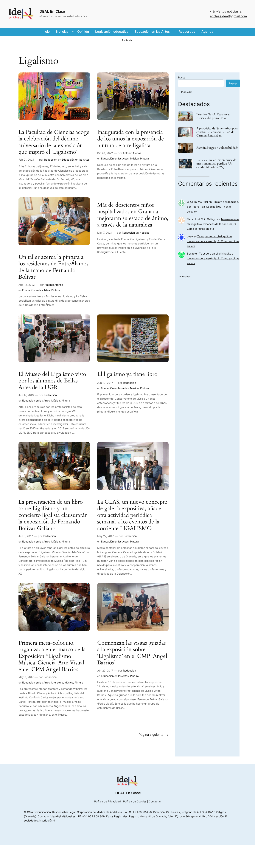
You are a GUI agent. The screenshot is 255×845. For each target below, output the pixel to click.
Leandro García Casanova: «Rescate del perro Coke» (213, 116)
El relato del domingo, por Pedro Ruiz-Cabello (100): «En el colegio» (213, 206)
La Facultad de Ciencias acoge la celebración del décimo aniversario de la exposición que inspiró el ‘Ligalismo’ (53, 142)
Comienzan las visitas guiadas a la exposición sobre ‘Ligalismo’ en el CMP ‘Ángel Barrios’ (132, 653)
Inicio (46, 31)
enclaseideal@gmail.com (228, 16)
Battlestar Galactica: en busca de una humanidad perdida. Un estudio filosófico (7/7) (216, 163)
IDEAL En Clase (52, 11)
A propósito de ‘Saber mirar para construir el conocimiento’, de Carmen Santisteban (217, 132)
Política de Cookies (134, 801)
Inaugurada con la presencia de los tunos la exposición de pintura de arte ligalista (130, 139)
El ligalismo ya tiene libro (127, 374)
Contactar (155, 801)
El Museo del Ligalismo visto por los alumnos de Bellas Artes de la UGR (52, 381)
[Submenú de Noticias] (73, 31)
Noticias (144, 232)
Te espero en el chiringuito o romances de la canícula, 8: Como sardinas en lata (213, 224)
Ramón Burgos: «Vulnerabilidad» (217, 148)
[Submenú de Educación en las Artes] (174, 31)
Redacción (50, 159)
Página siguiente (154, 735)
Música (134, 158)
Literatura (57, 682)
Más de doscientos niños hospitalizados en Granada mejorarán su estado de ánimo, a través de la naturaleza (132, 215)
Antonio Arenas (132, 153)
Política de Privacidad (107, 801)
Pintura (144, 158)
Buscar (182, 77)
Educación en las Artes (75, 159)
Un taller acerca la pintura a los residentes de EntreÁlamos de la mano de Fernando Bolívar (53, 267)
